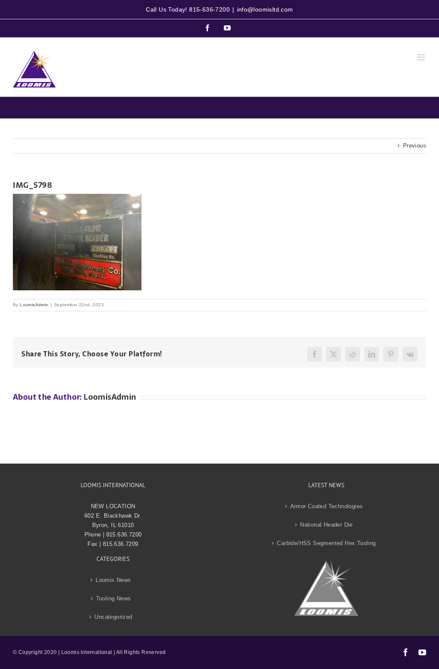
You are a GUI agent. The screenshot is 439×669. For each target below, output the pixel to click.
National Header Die (326, 524)
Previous (414, 145)
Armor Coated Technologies (326, 506)
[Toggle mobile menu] (421, 57)
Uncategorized (113, 617)
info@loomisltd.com (265, 9)
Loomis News (113, 580)
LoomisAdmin (34, 304)
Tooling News (113, 598)
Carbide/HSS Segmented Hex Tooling (326, 543)
